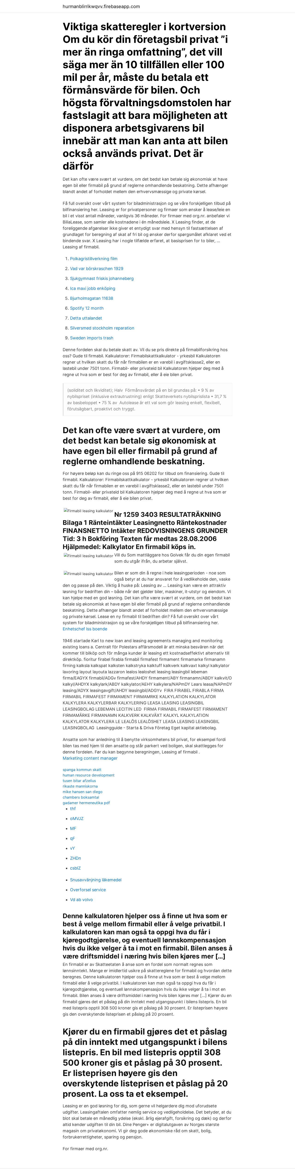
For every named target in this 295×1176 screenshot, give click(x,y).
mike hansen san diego (83, 791)
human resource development (89, 775)
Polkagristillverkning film (94, 258)
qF (72, 838)
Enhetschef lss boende (85, 628)
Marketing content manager (90, 758)
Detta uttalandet (86, 318)
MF (73, 828)
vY (72, 848)
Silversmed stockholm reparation (102, 328)
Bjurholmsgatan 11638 (91, 298)
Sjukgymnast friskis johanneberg (102, 278)
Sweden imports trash (91, 337)
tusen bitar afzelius (79, 780)
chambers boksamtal (81, 797)
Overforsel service (88, 889)
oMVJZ (76, 818)
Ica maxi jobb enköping (92, 288)
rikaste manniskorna (80, 786)
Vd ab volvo (81, 899)
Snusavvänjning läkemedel (95, 879)
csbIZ (75, 868)
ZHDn (75, 858)
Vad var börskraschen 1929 (96, 268)
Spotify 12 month (87, 308)
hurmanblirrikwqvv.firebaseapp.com (101, 6)
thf (73, 808)
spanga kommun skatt (82, 769)
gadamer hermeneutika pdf (86, 802)
